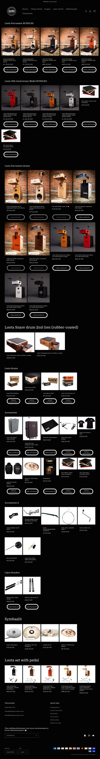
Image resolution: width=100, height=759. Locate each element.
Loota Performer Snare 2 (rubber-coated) (19, 355)
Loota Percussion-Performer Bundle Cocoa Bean (69, 60)
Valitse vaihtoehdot (10, 70)
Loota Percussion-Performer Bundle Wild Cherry (88, 60)
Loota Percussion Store (80, 754)
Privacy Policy (54, 717)
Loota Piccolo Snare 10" (68, 393)
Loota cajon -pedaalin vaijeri (67, 528)
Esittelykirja (46, 478)
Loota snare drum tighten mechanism (30, 559)
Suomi (22, 752)
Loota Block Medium (13, 393)
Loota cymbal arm (85, 527)
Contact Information (56, 710)
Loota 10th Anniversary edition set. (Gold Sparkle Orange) (61, 255)
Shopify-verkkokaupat (90, 754)
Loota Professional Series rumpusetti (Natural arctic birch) (37, 208)
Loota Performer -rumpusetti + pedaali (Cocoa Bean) (31, 688)
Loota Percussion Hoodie (12, 483)
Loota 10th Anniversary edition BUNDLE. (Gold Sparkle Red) (10, 115)
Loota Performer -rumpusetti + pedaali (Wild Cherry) (49, 688)
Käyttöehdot (54, 713)
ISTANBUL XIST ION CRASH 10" (31, 645)
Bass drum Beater (12, 558)
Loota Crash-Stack (12, 645)
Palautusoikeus (54, 720)
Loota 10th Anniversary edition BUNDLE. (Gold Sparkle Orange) (49, 115)
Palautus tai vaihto (55, 723)
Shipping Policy (54, 707)
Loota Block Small (48, 393)
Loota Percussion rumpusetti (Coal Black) (83, 207)
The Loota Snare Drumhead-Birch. (8, 146)
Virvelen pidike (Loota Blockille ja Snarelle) (31, 520)
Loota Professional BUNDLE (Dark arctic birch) (9, 60)
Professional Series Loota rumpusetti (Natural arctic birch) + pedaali (86, 688)
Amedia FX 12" (47, 645)
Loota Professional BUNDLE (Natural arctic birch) (30, 60)
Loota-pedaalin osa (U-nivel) (13, 528)
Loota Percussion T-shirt (85, 433)
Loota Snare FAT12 (30, 387)
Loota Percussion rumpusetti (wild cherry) (15, 259)
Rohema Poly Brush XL (31, 597)
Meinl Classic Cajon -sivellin (13, 598)
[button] (86, 11)
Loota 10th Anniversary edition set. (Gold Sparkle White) (16, 306)
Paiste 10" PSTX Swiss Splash (31, 479)
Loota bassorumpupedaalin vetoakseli (49, 529)
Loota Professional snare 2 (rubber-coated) (49, 353)
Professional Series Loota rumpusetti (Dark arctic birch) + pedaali (68, 688)
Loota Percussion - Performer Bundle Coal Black (49, 60)
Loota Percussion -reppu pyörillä (12, 438)
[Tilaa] (36, 735)
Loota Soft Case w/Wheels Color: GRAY (31, 444)
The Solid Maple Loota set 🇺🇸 (60, 206)
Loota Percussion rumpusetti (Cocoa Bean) (37, 259)
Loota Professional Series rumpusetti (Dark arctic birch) (16, 207)
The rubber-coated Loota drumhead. (89, 101)
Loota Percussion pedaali (66, 438)
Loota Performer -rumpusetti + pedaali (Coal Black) (13, 688)
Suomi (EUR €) (10, 752)
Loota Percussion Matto (50, 437)
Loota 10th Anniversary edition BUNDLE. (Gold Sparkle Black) (29, 115)
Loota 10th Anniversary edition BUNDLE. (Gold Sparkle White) (69, 115)
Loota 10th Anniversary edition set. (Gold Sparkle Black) (38, 306)
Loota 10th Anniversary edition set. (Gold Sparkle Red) (84, 255)
